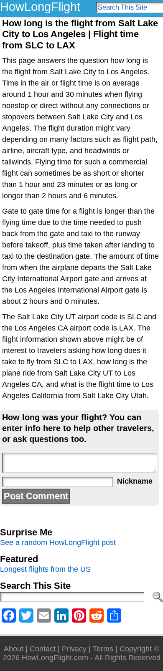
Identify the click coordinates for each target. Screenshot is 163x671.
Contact (43, 649)
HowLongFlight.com (55, 657)
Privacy (74, 649)
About (13, 649)
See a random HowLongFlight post (58, 542)
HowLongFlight (40, 6)
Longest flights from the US (45, 569)
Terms (103, 649)
